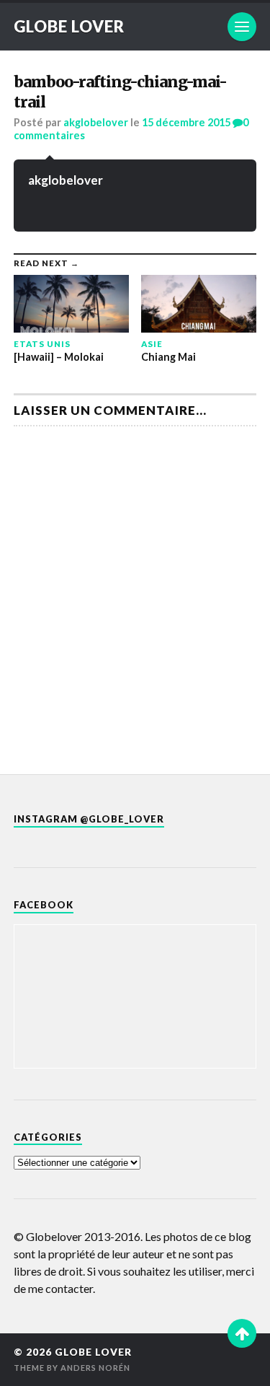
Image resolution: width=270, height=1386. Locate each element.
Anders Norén (95, 1367)
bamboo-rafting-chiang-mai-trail (120, 92)
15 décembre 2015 (186, 122)
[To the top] (242, 1333)
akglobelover (95, 122)
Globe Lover (69, 26)
